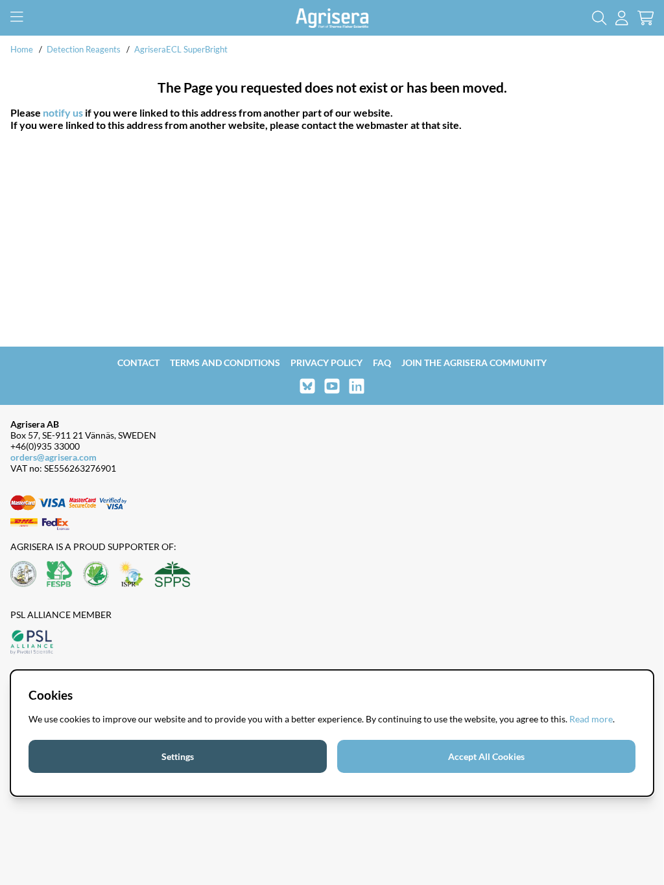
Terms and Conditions (225, 362)
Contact (138, 362)
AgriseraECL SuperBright (181, 49)
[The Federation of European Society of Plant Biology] (60, 575)
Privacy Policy (326, 362)
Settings (177, 756)
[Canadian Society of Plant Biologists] (96, 575)
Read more (591, 718)
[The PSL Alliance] (31, 643)
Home (21, 49)
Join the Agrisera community (474, 362)
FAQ (382, 362)
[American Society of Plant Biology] (23, 575)
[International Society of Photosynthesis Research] (131, 575)
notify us (63, 112)
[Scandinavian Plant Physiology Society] (172, 575)
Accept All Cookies (486, 756)
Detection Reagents (84, 49)
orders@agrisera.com (53, 457)
